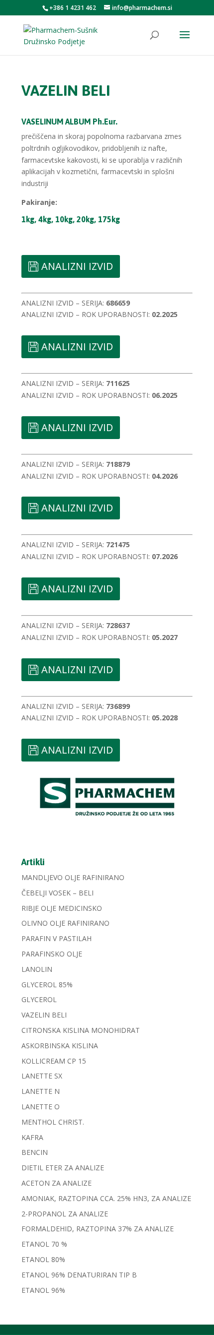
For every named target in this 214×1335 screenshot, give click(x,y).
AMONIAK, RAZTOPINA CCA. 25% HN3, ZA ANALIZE (106, 1198)
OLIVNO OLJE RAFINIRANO (65, 923)
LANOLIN (36, 969)
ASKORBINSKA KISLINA (59, 1045)
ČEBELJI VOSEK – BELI (57, 892)
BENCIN (34, 1152)
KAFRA (32, 1137)
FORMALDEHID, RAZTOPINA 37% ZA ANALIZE (97, 1228)
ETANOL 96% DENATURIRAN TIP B (79, 1274)
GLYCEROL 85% (47, 984)
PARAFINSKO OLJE (51, 953)
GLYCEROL (39, 999)
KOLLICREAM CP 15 (53, 1061)
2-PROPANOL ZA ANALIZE (64, 1213)
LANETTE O (40, 1106)
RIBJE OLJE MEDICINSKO (61, 908)
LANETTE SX (41, 1076)
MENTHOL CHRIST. (52, 1122)
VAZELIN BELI (44, 1014)
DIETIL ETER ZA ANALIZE (62, 1167)
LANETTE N (40, 1091)
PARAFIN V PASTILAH (56, 938)
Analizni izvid (77, 266)
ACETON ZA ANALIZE (56, 1183)
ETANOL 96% (43, 1290)
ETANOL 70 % (44, 1244)
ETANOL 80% (43, 1259)
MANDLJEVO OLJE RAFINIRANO (72, 877)
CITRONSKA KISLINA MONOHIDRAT (80, 1030)
